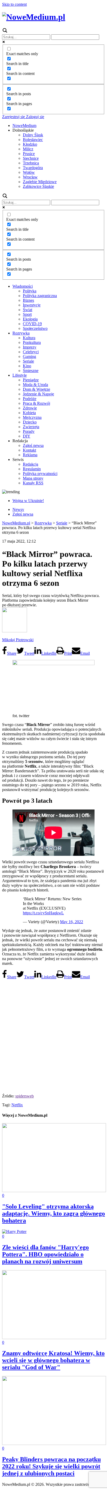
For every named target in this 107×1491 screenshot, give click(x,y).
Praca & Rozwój (36, 403)
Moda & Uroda (35, 384)
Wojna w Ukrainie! (28, 500)
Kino (27, 366)
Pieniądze (31, 380)
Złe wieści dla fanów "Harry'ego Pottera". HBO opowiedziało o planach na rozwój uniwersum (45, 1254)
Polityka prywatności (40, 473)
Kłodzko (30, 144)
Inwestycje (32, 305)
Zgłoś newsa (33, 445)
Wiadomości (22, 286)
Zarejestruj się (13, 116)
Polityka (29, 291)
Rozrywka (21, 333)
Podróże (29, 398)
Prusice (29, 153)
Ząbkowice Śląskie (38, 186)
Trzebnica (31, 163)
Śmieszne (30, 370)
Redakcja (30, 464)
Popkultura (32, 342)
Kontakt (29, 450)
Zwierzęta (31, 427)
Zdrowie (30, 408)
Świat (27, 309)
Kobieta (29, 412)
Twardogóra (33, 167)
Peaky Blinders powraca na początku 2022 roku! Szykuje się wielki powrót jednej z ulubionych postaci (51, 1466)
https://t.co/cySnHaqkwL (43, 913)
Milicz (28, 149)
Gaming (29, 356)
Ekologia (30, 319)
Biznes (28, 300)
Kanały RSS (33, 483)
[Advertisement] (53, 1035)
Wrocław (30, 177)
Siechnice (31, 158)
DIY (26, 436)
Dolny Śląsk (33, 135)
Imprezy (29, 347)
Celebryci (31, 352)
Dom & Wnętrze (36, 389)
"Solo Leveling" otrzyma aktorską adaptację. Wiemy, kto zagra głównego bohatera (53, 1213)
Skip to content (14, 4)
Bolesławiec (33, 139)
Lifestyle (19, 375)
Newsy (18, 509)
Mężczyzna (32, 417)
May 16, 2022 (71, 922)
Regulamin (32, 469)
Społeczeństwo (35, 328)
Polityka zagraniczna (40, 295)
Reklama (30, 455)
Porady (29, 431)
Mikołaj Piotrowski (18, 640)
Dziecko (30, 422)
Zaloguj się (34, 116)
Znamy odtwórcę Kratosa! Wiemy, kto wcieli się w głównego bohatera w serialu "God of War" (53, 1360)
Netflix (17, 1105)
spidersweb (24, 1096)
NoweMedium (24, 125)
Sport (27, 314)
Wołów (29, 172)
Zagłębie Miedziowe (40, 181)
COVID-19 (32, 324)
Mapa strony (33, 478)
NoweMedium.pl (16, 523)
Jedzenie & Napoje (38, 394)
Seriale (28, 361)
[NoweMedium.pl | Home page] (33, 17)
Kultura (29, 338)
